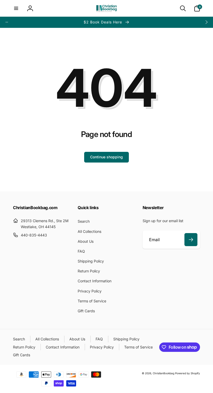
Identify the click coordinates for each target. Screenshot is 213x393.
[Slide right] (206, 22)
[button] (16, 8)
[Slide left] (6, 22)
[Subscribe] (190, 239)
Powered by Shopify (187, 373)
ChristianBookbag (163, 373)
